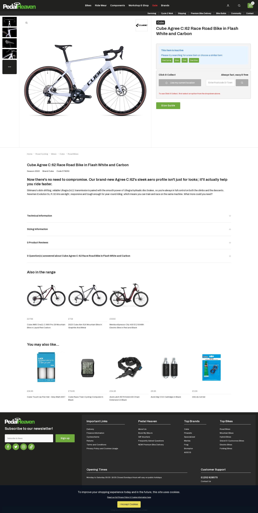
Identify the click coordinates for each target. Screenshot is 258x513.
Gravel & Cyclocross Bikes (232, 440)
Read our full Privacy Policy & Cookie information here (129, 497)
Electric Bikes (226, 444)
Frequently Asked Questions (151, 440)
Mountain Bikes (227, 433)
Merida (187, 440)
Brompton (188, 448)
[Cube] (142, 25)
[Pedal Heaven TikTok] (31, 447)
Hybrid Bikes (225, 436)
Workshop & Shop (139, 5)
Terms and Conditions (96, 444)
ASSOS (187, 452)
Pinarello (188, 433)
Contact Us (206, 481)
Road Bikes (225, 429)
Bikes (88, 5)
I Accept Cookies (129, 504)
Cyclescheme (93, 436)
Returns (90, 440)
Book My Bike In (145, 433)
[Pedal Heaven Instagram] (23, 447)
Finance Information (95, 433)
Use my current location (182, 83)
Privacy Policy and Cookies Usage (102, 448)
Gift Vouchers (144, 436)
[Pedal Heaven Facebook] (8, 447)
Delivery (90, 429)
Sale (155, 5)
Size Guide (168, 105)
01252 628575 (209, 477)
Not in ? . (178, 89)
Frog (186, 444)
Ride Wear (101, 5)
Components (117, 5)
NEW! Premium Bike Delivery (151, 444)
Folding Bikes (226, 448)
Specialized (189, 436)
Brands (165, 5)
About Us (142, 429)
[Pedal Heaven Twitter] (16, 447)
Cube (160, 22)
